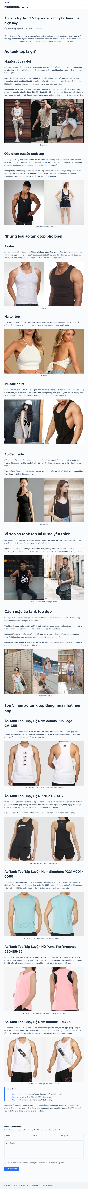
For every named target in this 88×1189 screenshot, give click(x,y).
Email (35, 1136)
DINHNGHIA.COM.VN (31, 41)
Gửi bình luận (12, 1169)
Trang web (64, 1136)
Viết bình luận (12, 1143)
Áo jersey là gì (17, 1097)
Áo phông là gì (18, 1100)
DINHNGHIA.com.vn (17, 7)
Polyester (58, 731)
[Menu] (83, 5)
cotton (44, 162)
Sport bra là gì (18, 1094)
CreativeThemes (47, 1185)
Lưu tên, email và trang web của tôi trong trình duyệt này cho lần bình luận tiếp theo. (35, 1163)
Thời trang (39, 29)
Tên (8, 1136)
